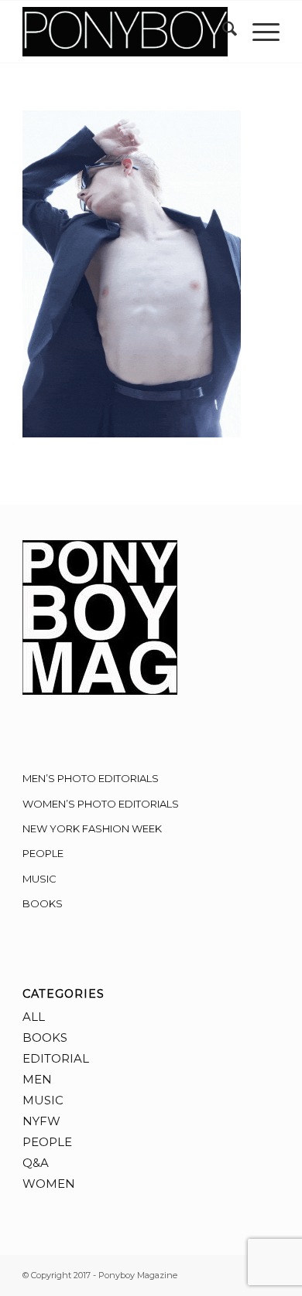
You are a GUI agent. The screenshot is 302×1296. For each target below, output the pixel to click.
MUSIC (39, 879)
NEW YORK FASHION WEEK (92, 828)
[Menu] (258, 32)
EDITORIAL (55, 1058)
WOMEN (48, 1183)
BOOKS (42, 903)
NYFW (41, 1121)
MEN (37, 1079)
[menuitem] (222, 32)
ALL (33, 1016)
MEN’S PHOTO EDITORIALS (90, 778)
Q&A (35, 1162)
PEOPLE (42, 853)
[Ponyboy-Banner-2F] (125, 32)
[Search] (222, 32)
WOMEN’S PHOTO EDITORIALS (100, 804)
